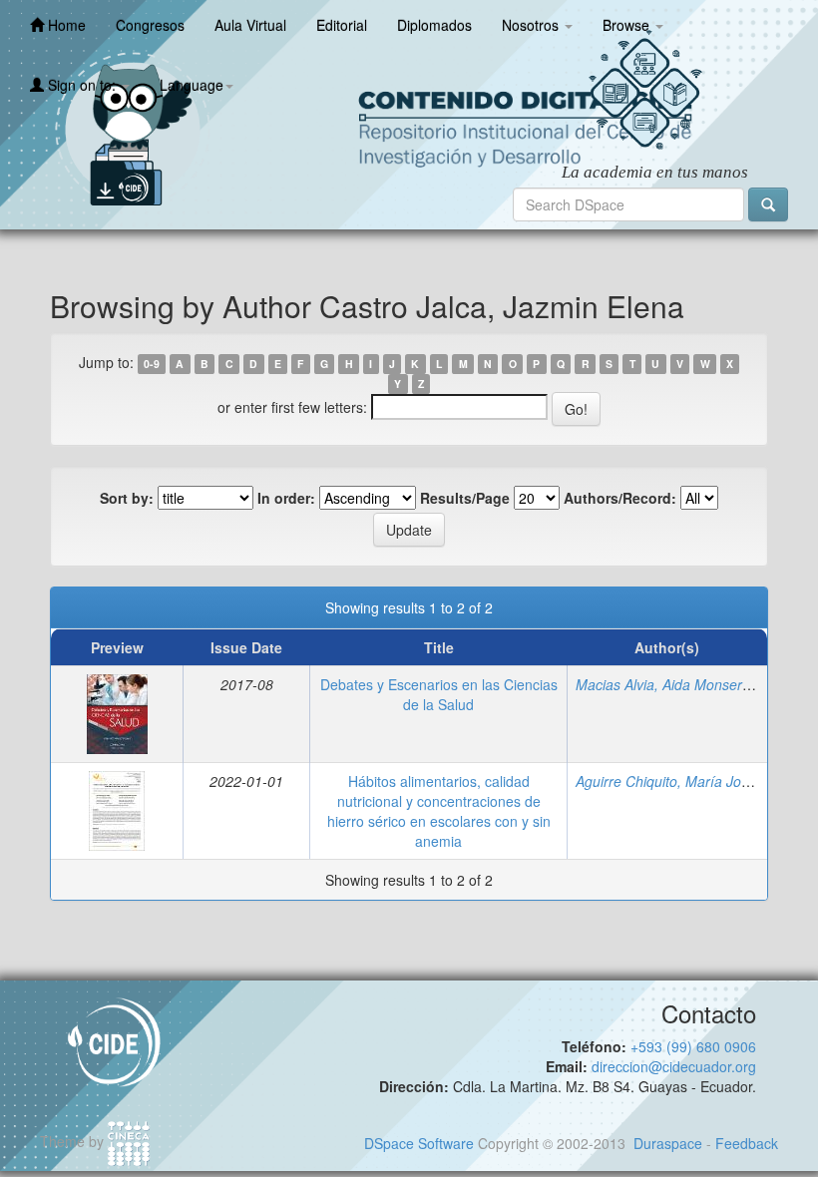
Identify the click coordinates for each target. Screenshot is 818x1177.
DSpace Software (419, 1143)
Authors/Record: (620, 498)
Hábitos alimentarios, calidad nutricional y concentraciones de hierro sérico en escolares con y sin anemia (439, 811)
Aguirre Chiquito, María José (666, 781)
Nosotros (532, 25)
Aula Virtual (250, 25)
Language (191, 85)
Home (65, 25)
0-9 (152, 363)
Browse (628, 25)
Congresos (150, 25)
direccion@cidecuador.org (674, 1066)
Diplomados (434, 25)
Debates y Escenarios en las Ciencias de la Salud (439, 694)
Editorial (341, 25)
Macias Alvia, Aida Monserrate (671, 684)
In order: (286, 498)
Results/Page (465, 498)
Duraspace (667, 1143)
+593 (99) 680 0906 (693, 1046)
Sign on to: (82, 85)
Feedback (746, 1143)
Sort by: (127, 498)
